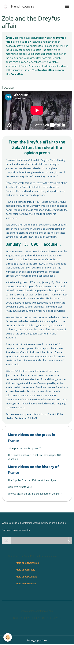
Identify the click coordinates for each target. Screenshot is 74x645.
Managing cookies (37, 640)
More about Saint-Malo (27, 563)
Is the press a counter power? (24, 448)
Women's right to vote (20, 487)
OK (70, 540)
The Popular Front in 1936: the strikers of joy (32, 480)
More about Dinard (25, 569)
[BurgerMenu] (67, 6)
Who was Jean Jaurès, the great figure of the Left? (34, 493)
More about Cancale (26, 576)
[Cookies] (7, 637)
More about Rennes (26, 583)
